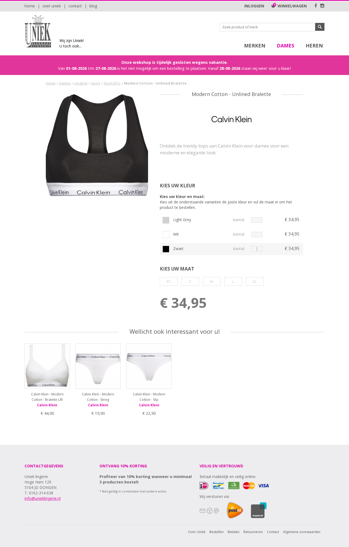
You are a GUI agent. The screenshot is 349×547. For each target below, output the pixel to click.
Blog (93, 5)
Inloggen (254, 5)
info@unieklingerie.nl (43, 498)
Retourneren (253, 532)
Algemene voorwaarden (301, 532)
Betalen (233, 532)
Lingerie (81, 83)
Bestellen (216, 532)
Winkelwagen (291, 5)
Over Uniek (52, 5)
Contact (75, 5)
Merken (254, 45)
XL (255, 281)
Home (30, 5)
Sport (95, 83)
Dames (285, 45)
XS (168, 281)
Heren (314, 45)
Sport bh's (112, 83)
